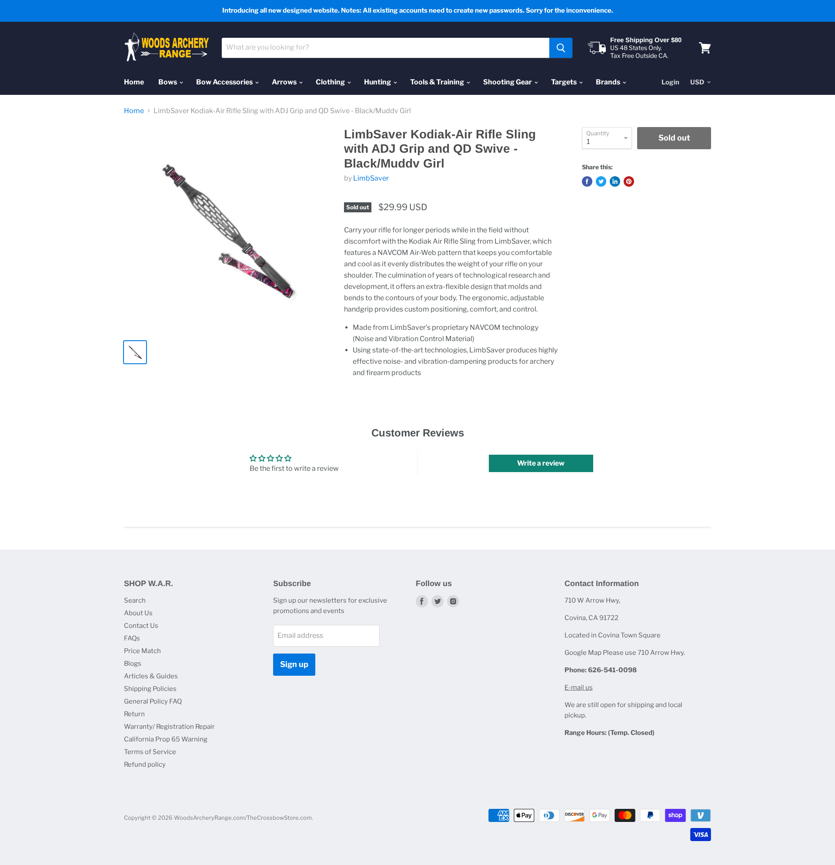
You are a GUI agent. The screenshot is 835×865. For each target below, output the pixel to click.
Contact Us (141, 626)
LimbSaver (371, 178)
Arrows (285, 82)
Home (134, 82)
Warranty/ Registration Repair (169, 727)
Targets (564, 82)
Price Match (142, 651)
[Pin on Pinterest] (629, 181)
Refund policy (145, 764)
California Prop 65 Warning (165, 739)
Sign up (294, 664)
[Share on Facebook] (587, 181)
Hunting (378, 82)
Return (134, 714)
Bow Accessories (225, 82)
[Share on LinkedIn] (615, 181)
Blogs (132, 663)
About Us (138, 613)
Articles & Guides (151, 676)
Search (135, 600)
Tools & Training (437, 82)
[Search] (560, 48)
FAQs (132, 638)
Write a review (540, 463)
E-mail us (578, 687)
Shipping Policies (150, 689)
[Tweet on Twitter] (601, 181)
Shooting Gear (508, 82)
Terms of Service (150, 752)
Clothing (331, 82)
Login (670, 82)
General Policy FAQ (153, 701)
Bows (168, 82)
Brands (608, 82)
